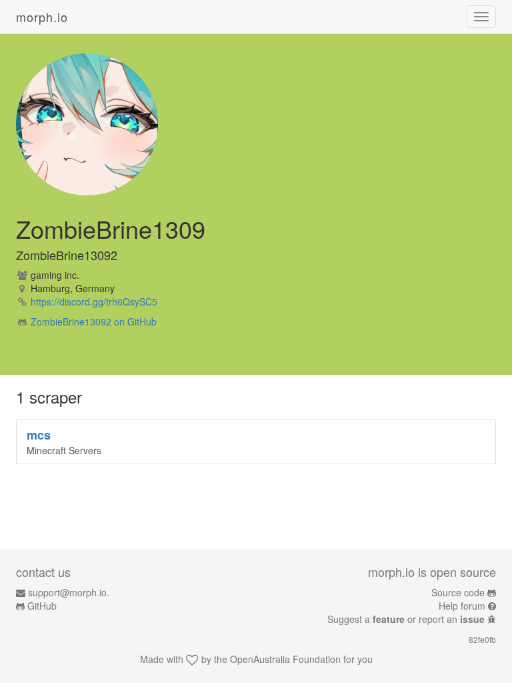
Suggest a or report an (406, 619)
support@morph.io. (68, 592)
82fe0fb (482, 639)
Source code (458, 592)
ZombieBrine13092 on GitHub (94, 321)
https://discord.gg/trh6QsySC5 (94, 301)
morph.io (42, 16)
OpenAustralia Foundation (285, 659)
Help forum (462, 605)
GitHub (42, 605)
